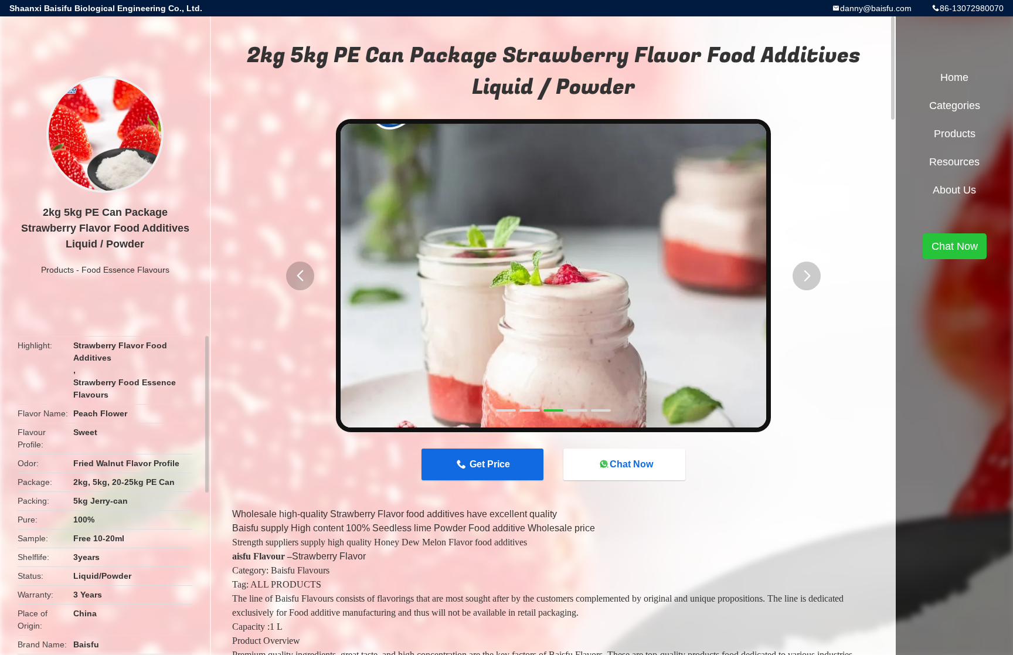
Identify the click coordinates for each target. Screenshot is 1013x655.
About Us (954, 190)
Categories (954, 105)
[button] (300, 276)
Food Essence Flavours (125, 269)
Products (57, 269)
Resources (954, 162)
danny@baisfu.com (876, 8)
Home (954, 77)
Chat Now (631, 464)
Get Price (490, 464)
